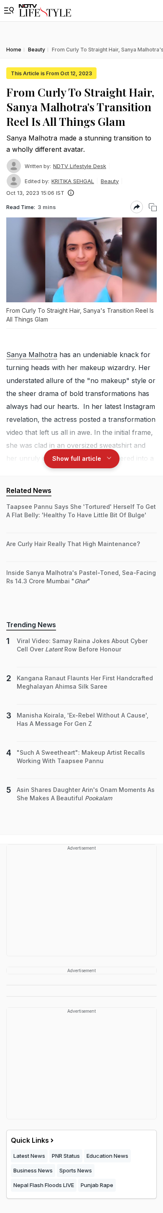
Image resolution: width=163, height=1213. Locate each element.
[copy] (153, 207)
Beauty (110, 181)
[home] (45, 10)
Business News (33, 1170)
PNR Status (66, 1155)
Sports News (75, 1170)
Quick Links (30, 1140)
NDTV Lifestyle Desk (79, 166)
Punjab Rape (97, 1185)
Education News (107, 1155)
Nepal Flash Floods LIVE (43, 1185)
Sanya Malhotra (31, 354)
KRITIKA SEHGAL (72, 181)
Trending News (31, 625)
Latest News (29, 1155)
